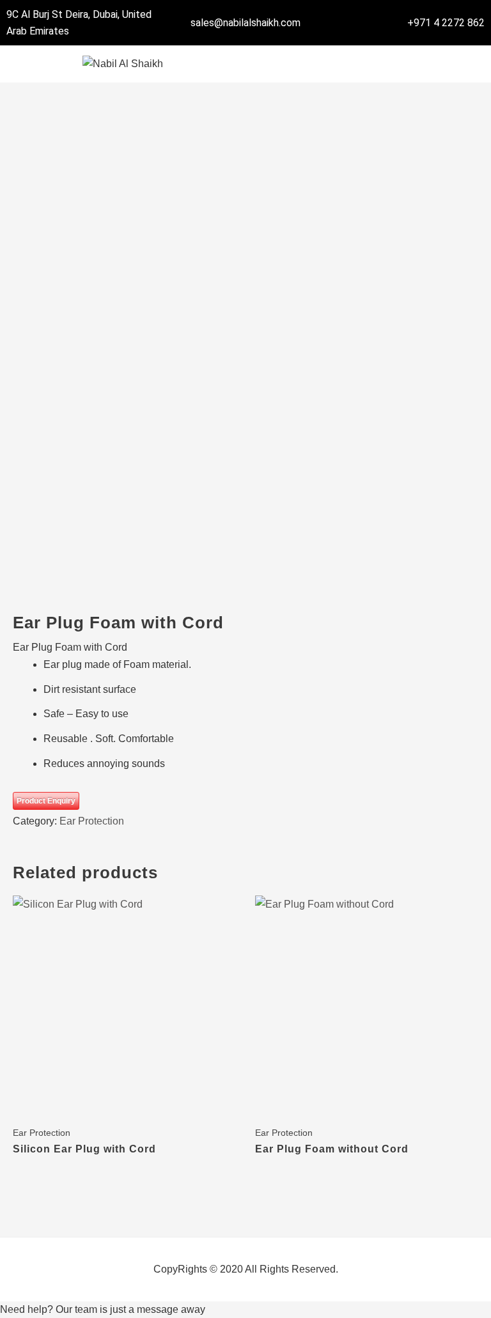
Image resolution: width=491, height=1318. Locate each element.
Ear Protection (91, 821)
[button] (368, 63)
